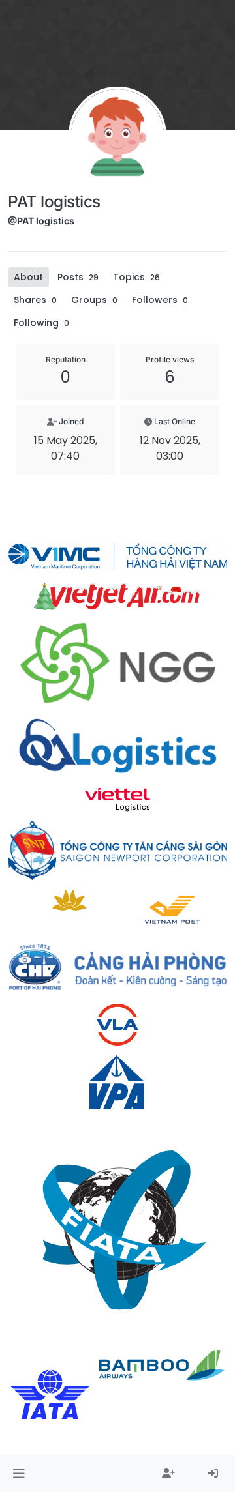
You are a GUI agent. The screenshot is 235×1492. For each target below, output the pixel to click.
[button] (18, 1474)
